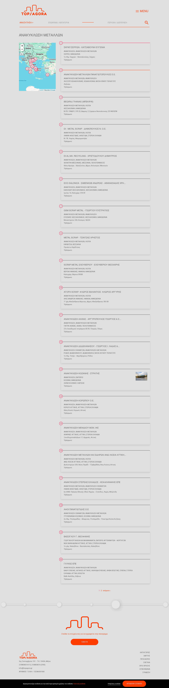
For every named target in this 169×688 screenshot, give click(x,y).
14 (61, 396)
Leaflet (41, 90)
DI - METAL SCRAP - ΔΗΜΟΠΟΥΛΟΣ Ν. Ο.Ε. (85, 128)
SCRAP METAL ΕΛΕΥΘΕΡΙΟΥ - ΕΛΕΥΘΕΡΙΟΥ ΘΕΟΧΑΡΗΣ (92, 264)
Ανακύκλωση (69, 51)
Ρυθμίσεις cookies (114, 684)
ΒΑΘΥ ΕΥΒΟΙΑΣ (69, 570)
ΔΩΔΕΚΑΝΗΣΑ (88, 353)
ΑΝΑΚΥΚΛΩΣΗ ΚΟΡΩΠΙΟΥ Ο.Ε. (79, 400)
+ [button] (22, 45)
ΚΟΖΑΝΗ (67, 380)
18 (61, 505)
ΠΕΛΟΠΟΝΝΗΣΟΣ (98, 163)
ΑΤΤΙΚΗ (81, 407)
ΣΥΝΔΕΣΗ (146, 672)
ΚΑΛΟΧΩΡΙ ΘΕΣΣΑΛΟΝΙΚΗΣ (74, 190)
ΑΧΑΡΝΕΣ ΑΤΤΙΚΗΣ (71, 435)
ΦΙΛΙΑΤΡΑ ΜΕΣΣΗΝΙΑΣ (72, 163)
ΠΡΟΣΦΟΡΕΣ (145, 659)
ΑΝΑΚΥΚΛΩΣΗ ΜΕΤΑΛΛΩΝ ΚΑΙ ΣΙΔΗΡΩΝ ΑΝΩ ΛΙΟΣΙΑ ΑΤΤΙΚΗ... (95, 454)
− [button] (22, 49)
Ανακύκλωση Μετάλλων (86, 51)
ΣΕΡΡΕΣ (67, 54)
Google (53, 90)
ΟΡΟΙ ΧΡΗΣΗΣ (144, 666)
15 (61, 423)
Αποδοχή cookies (134, 684)
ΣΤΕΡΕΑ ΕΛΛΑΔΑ (94, 136)
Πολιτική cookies (79, 684)
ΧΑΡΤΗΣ (147, 656)
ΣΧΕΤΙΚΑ (146, 662)
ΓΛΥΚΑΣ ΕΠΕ (70, 563)
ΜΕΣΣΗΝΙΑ (86, 163)
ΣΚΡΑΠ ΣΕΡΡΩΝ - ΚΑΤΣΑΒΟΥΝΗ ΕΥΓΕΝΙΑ (84, 47)
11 (61, 315)
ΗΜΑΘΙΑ (81, 272)
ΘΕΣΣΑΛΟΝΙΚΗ (69, 108)
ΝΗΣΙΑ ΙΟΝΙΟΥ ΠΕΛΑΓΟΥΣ (106, 81)
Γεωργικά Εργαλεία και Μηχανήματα (79, 540)
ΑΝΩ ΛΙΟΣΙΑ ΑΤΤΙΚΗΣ (72, 462)
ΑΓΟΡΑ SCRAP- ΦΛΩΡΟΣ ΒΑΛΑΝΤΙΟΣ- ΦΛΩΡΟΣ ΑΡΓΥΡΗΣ (92, 291)
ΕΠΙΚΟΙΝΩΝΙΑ (145, 669)
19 (61, 532)
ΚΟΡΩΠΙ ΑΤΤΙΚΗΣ (70, 407)
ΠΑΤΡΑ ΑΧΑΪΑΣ (70, 326)
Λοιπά (88, 106)
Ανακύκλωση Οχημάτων (74, 350)
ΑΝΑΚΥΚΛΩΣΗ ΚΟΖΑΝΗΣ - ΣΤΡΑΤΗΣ (82, 373)
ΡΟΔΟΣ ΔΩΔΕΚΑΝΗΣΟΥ (73, 353)
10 (61, 287)
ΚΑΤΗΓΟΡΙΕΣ (145, 652)
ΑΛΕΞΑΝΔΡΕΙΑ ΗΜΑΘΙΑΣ (73, 299)
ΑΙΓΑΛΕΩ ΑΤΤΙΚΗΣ (83, 570)
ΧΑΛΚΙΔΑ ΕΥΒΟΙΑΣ (98, 570)
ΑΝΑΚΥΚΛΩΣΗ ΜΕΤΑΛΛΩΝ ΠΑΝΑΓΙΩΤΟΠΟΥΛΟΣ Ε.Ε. (90, 74)
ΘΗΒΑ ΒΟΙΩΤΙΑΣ (113, 570)
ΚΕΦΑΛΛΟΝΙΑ (89, 81)
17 (61, 478)
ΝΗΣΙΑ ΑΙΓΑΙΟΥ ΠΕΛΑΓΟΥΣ (105, 353)
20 (61, 559)
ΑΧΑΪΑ (79, 326)
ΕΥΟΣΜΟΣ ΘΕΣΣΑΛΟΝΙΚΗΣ (74, 217)
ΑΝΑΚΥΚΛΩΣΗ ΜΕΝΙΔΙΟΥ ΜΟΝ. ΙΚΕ (81, 427)
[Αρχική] (35, 10)
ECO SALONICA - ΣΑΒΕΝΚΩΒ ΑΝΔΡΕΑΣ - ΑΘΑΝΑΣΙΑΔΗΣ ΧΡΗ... (95, 182)
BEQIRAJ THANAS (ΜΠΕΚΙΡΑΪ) (78, 101)
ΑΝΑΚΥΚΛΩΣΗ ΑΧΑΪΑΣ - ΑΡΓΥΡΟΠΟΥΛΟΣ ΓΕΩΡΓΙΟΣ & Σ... (92, 318)
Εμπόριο (79, 377)
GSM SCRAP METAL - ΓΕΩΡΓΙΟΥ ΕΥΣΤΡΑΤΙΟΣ (86, 210)
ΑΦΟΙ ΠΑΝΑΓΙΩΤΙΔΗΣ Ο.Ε (76, 509)
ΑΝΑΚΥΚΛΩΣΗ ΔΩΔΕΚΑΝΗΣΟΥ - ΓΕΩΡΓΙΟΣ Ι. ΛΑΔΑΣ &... (92, 346)
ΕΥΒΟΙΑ (123, 570)
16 (61, 450)
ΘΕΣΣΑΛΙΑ (77, 244)
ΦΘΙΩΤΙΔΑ (83, 136)
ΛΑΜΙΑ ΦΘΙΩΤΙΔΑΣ (71, 136)
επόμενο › (107, 591)
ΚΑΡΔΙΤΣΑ (68, 244)
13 (61, 369)
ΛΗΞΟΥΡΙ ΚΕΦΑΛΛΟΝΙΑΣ (73, 81)
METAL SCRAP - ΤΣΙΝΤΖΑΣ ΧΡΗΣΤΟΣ (82, 237)
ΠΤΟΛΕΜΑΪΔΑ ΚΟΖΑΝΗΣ (73, 516)
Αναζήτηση (146, 22)
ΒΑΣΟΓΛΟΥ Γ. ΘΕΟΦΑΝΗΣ (77, 536)
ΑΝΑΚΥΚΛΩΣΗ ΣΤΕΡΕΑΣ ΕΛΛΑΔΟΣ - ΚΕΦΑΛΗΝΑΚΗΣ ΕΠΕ (92, 482)
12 (61, 342)
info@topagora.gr (25, 668)
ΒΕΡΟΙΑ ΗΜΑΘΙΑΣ (70, 272)
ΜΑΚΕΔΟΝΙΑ (75, 54)
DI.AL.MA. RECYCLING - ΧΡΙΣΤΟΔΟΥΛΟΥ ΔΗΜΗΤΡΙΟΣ (90, 155)
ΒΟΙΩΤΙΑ (81, 573)
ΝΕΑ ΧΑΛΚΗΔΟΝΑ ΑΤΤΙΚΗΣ (74, 543)
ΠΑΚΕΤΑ (84, 642)
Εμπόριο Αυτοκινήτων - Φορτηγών (111, 540)
